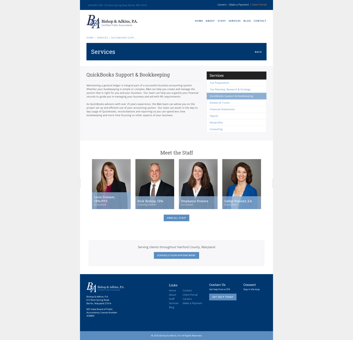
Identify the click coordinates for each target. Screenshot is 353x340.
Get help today (222, 296)
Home (199, 20)
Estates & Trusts (220, 102)
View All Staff (176, 217)
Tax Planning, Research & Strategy (230, 89)
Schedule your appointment (176, 255)
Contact (260, 20)
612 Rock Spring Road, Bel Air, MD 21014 (125, 5)
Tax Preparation (219, 82)
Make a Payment (239, 4)
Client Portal (259, 4)
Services (235, 20)
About (210, 20)
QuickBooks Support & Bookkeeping (231, 96)
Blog (247, 20)
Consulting (216, 129)
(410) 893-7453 (95, 5)
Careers (222, 4)
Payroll (214, 116)
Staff (222, 20)
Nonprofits (216, 122)
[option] (111, 187)
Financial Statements (222, 109)
